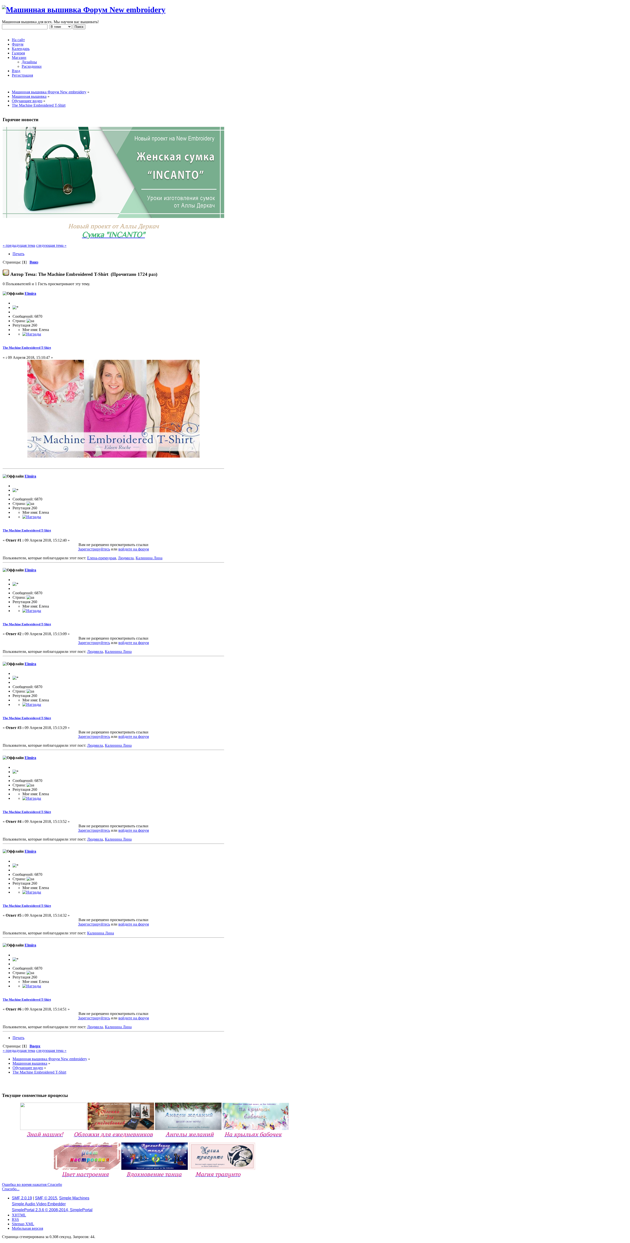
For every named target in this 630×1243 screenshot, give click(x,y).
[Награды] (31, 334)
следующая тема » (51, 245)
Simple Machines (74, 1198)
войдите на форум (133, 549)
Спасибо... (10, 1189)
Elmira (30, 293)
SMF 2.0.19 (22, 1198)
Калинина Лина (149, 558)
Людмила (126, 558)
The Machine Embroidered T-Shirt (27, 347)
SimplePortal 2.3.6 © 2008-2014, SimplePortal (52, 1210)
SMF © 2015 (46, 1198)
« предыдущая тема (19, 245)
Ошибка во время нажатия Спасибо (32, 1184)
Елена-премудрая (101, 558)
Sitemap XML (23, 1224)
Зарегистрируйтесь (94, 549)
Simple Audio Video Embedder (39, 1204)
